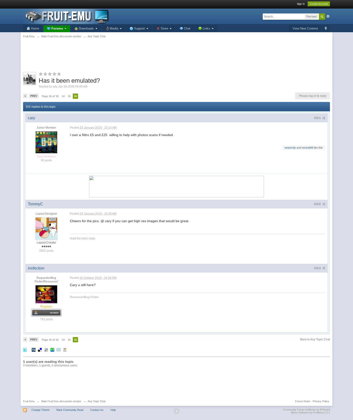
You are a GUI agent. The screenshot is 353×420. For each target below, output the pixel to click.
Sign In (301, 3)
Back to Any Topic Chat (315, 339)
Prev (33, 95)
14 (63, 96)
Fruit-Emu (29, 401)
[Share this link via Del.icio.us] (40, 349)
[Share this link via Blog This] (65, 349)
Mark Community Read (69, 409)
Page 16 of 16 (50, 96)
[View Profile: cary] (46, 142)
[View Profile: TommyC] (46, 228)
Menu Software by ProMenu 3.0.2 (310, 412)
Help (113, 409)
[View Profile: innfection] (46, 294)
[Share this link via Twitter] (25, 349)
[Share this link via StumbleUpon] (52, 349)
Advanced (328, 16)
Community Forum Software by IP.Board (306, 409)
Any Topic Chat (96, 401)
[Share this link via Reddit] (46, 349)
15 (69, 96)
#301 (318, 118)
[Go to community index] (66, 16)
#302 (318, 204)
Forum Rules (302, 401)
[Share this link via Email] (59, 349)
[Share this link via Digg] (34, 349)
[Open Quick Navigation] (325, 28)
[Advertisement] (176, 58)
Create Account (319, 3)
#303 (318, 268)
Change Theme (40, 409)
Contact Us (96, 409)
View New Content (305, 28)
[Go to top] (176, 411)
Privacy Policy (321, 401)
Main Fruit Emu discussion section (61, 401)
